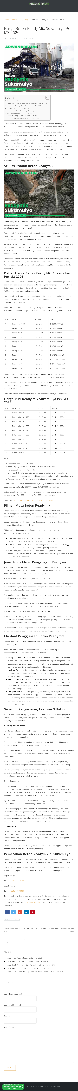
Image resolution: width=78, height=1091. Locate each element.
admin (14, 38)
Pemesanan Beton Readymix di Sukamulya (23, 118)
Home (6, 20)
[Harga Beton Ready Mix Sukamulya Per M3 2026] (39, 67)
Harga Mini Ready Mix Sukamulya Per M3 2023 (24, 106)
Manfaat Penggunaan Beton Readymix (21, 113)
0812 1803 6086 (17, 891)
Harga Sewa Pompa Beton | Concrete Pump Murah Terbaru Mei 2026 (34, 972)
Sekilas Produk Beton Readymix (19, 101)
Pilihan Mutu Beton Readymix (18, 108)
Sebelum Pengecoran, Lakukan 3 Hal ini (22, 116)
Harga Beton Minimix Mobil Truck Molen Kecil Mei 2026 (28, 968)
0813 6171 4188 (17, 881)
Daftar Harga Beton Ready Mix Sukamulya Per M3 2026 (27, 103)
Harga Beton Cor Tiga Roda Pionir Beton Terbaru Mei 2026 (30, 961)
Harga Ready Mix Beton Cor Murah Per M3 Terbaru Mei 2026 (31, 965)
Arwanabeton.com (32, 902)
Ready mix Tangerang (19, 20)
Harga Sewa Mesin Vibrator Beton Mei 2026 (24, 958)
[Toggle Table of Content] (46, 98)
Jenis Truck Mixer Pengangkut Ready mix (22, 111)
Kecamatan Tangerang (12, 919)
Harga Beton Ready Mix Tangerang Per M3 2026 (33, 500)
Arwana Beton (38, 1086)
